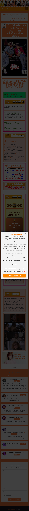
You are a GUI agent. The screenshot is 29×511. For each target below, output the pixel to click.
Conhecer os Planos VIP (14, 275)
